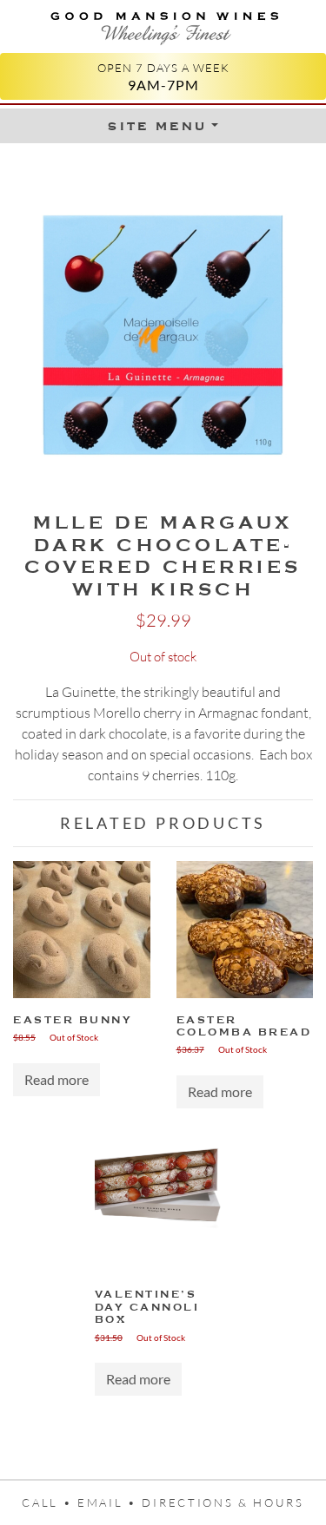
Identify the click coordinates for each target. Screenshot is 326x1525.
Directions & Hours (222, 1502)
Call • (49, 1502)
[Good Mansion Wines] (163, 24)
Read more (56, 1079)
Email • (110, 1502)
